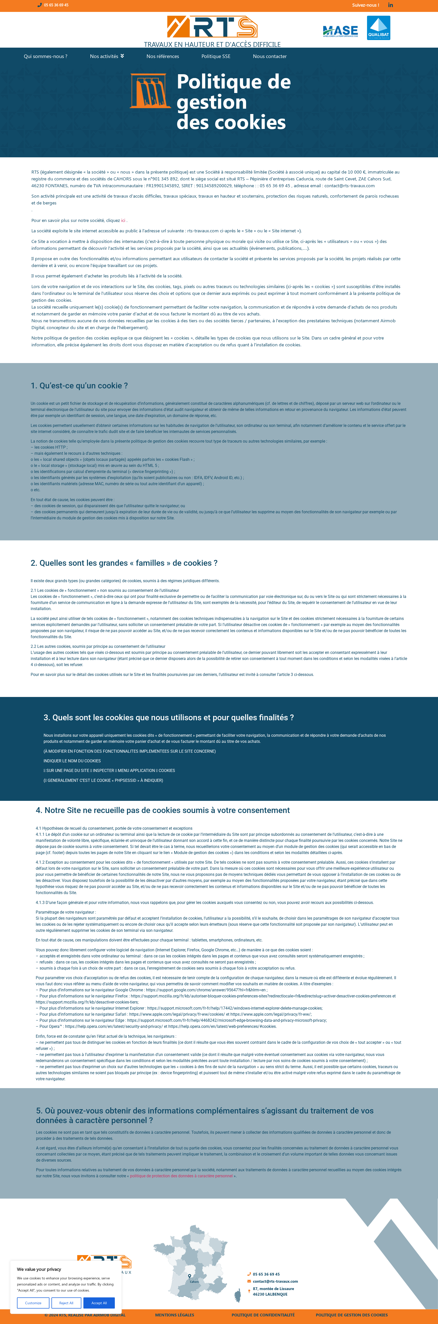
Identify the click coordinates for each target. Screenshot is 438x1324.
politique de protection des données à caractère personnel (181, 1176)
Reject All (66, 1302)
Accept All (99, 1302)
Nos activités (104, 55)
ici (123, 220)
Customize (33, 1302)
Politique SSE (216, 55)
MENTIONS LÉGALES (174, 1314)
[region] (66, 1287)
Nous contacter (270, 55)
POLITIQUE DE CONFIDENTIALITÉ (263, 1314)
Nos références (163, 55)
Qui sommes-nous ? (45, 55)
